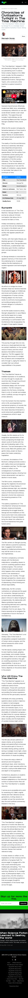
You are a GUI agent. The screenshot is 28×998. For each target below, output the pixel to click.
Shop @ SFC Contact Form (15, 970)
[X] (12, 959)
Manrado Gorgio (8, 38)
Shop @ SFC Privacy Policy (15, 974)
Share (23, 36)
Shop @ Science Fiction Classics (15, 964)
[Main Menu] (25, 2)
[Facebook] (15, 959)
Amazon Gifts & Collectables (15, 983)
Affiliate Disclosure (16, 962)
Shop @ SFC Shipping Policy (15, 972)
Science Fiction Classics (19, 955)
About (8, 962)
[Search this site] (22, 2)
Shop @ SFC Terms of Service (15, 976)
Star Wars (8, 980)
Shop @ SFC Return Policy (15, 966)
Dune (14, 980)
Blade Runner (20, 980)
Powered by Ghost (14, 986)
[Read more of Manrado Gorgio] (3, 34)
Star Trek (21, 978)
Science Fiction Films (9, 8)
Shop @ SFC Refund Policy (15, 968)
